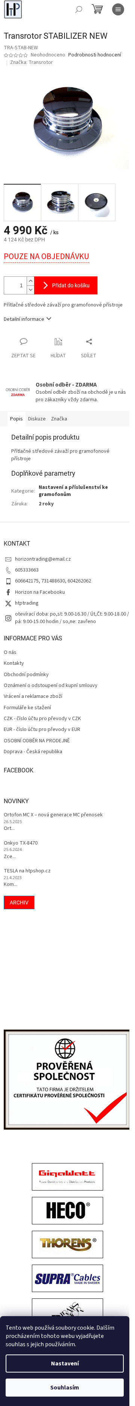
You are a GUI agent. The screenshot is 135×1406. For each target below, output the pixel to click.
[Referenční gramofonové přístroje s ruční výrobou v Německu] (67, 1313)
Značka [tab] (59, 419)
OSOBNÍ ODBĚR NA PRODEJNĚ (37, 741)
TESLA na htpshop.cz (27, 871)
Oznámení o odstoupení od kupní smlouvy (51, 685)
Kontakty (14, 663)
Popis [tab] (16, 419)
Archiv (19, 902)
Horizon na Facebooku (40, 592)
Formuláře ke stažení (27, 707)
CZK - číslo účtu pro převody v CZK (42, 718)
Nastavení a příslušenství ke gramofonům (73, 491)
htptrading (27, 603)
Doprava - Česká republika (33, 751)
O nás (10, 652)
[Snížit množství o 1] (30, 289)
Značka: (31, 62)
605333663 (27, 570)
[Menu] (118, 9)
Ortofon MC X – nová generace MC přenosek (53, 815)
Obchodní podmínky (26, 674)
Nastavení (65, 1363)
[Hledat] (78, 9)
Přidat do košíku (71, 285)
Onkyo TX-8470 (21, 843)
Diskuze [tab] (37, 419)
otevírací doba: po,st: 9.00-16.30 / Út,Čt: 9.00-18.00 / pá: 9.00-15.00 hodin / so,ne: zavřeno (72, 617)
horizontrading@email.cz (43, 559)
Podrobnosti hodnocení (94, 55)
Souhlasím (64, 1387)
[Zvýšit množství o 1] (30, 281)
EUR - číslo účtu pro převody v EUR (42, 729)
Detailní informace (24, 319)
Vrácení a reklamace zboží (33, 696)
